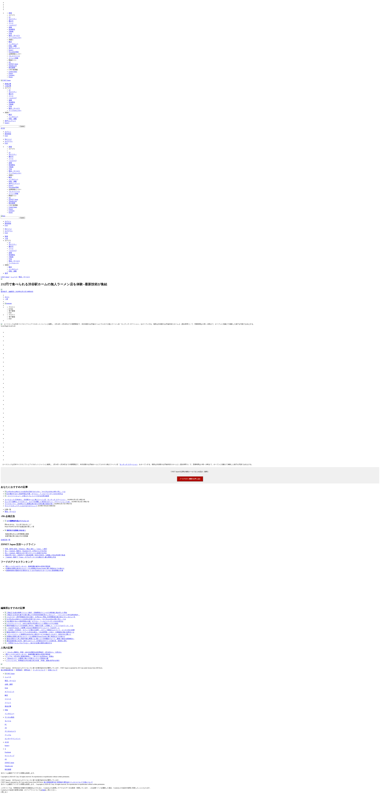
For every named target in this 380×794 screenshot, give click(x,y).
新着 (10, 13)
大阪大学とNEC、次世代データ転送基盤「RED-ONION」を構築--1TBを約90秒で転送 (35, 555)
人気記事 (8, 86)
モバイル (8, 721)
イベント (8, 702)
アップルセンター (15, 37)
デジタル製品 (9, 717)
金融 (10, 27)
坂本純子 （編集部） (8, 291)
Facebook (8, 752)
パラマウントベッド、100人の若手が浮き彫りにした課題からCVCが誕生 (32, 623)
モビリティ (13, 19)
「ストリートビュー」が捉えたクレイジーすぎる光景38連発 (27, 496)
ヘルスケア (13, 25)
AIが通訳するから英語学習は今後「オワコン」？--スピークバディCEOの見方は (34, 494)
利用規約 (19, 670)
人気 (6, 238)
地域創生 (12, 29)
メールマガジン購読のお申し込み (190, 479)
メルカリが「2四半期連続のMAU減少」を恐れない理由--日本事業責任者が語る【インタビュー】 (41, 617)
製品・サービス (14, 35)
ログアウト (9, 141)
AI (9, 17)
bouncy (11, 50)
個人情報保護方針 (7, 670)
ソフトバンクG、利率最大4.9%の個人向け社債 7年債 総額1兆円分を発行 (32, 660)
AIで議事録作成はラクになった (18, 521)
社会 (6, 688)
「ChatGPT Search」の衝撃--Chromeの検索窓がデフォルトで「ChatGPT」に (33, 628)
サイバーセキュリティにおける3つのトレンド (21, 506)
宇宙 (10, 33)
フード (11, 23)
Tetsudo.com (13, 66)
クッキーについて (39, 670)
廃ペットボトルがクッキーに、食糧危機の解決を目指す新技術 (28, 566)
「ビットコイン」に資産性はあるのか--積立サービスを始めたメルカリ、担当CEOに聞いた (39, 634)
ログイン (8, 132)
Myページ (8, 139)
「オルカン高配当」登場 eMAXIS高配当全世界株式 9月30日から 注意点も (34, 652)
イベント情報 (13, 58)
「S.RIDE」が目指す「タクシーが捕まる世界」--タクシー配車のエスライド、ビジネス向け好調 (41, 630)
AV (6, 728)
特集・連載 (13, 46)
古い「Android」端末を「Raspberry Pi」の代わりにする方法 (26, 551)
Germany (12, 75)
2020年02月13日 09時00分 (24, 291)
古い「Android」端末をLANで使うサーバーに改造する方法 (26, 553)
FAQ (6, 136)
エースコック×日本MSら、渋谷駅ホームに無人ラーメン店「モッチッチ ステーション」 (36, 499)
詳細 (43, 790)
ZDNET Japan (13, 64)
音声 (6, 273)
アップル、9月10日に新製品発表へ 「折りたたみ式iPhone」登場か (30, 656)
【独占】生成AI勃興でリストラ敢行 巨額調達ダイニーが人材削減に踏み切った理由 (37, 612)
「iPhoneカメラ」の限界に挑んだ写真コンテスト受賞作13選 (27, 658)
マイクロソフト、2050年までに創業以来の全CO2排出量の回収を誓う (29, 504)
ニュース (8, 677)
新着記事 (8, 84)
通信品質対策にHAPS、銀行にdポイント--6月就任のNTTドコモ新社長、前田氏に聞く (37, 641)
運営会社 (27, 670)
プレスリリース (14, 56)
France (11, 73)
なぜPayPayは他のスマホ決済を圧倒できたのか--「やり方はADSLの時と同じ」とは (35, 491)
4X (10, 62)
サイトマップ (9, 756)
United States (13, 71)
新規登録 (8, 134)
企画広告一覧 (5, 540)
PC (6, 724)
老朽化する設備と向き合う (16, 530)
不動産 (11, 31)
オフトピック (9, 691)
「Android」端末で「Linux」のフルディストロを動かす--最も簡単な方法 (30, 557)
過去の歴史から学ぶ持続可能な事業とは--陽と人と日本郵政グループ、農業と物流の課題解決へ (40, 639)
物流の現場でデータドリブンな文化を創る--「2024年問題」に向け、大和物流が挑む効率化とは (40, 632)
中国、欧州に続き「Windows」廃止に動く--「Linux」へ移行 (26, 549)
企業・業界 (9, 684)
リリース (8, 699)
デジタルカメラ (10, 731)
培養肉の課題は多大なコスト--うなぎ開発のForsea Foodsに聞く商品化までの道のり (35, 568)
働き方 (11, 21)
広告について (52, 670)
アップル (8, 735)
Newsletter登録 (14, 52)
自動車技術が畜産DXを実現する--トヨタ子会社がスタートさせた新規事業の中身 (34, 570)
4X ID (3, 128)
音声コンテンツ (14, 48)
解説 (10, 42)
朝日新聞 (12, 67)
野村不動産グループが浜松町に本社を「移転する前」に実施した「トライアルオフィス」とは (40, 625)
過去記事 (8, 706)
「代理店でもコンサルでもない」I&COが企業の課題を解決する (29, 643)
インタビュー (13, 44)
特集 (6, 710)
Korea (11, 77)
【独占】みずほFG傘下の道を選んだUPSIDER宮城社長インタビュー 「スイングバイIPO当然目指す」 (43, 615)
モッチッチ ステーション (128, 464)
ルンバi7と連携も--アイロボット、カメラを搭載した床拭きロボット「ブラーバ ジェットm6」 (38, 502)
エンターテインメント (13, 738)
